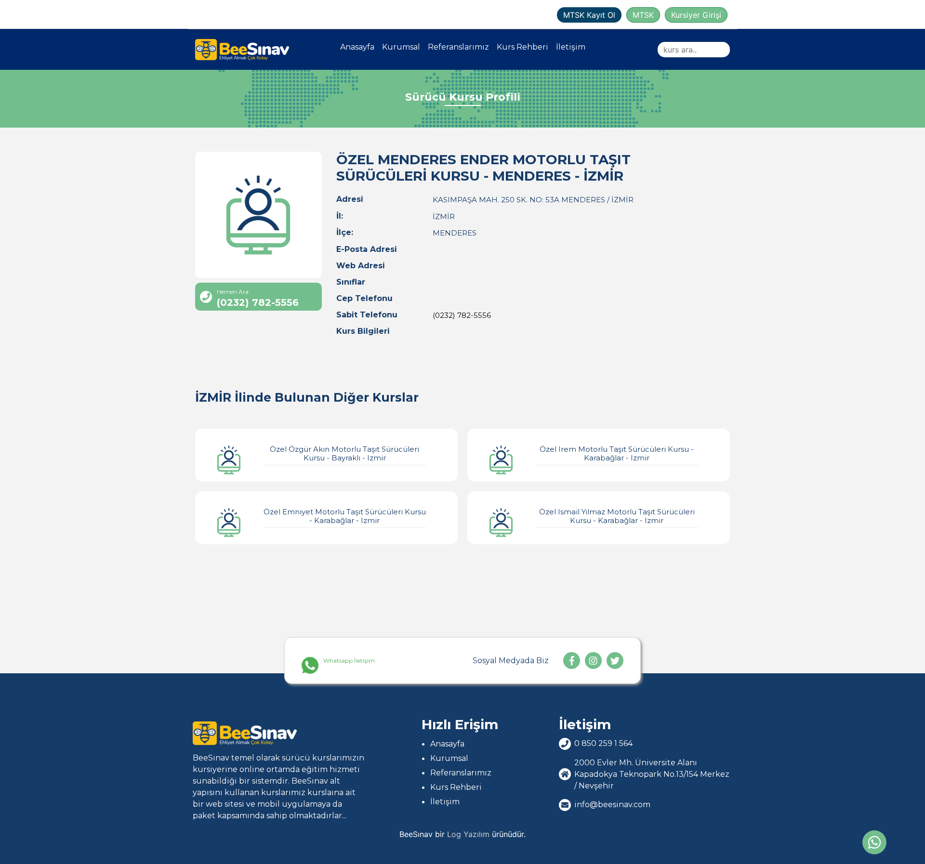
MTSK (643, 15)
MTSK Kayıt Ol (589, 15)
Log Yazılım (468, 834)
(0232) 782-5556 (462, 315)
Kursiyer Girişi (696, 15)
